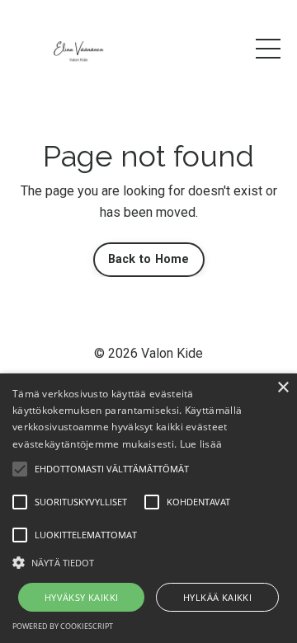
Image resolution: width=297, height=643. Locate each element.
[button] (148, 562)
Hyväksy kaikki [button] (82, 597)
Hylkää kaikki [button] (217, 597)
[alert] (148, 508)
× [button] (282, 388)
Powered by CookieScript (62, 626)
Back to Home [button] (149, 259)
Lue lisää (201, 444)
